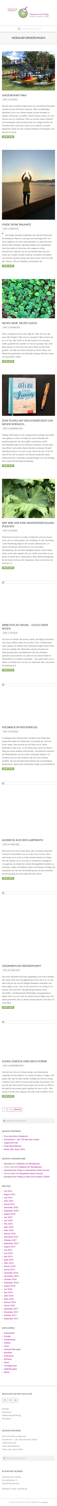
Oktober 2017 (10, 1315)
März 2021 (9, 1201)
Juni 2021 (8, 1198)
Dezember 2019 (11, 1237)
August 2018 (9, 1286)
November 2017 (11, 1312)
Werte (6, 1372)
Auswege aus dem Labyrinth (22, 840)
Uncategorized (10, 1366)
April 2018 (8, 1296)
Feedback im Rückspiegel (20, 727)
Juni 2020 (8, 1221)
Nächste (17, 1109)
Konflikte (8, 1353)
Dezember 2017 (11, 1309)
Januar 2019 (9, 1270)
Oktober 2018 (10, 1279)
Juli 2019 (8, 1250)
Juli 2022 (8, 1191)
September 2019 (11, 1243)
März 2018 (9, 1299)
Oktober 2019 (10, 1240)
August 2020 (9, 1214)
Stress (6, 1362)
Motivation (9, 1356)
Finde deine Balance (16, 224)
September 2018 (11, 1283)
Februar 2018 (10, 1302)
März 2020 (9, 1230)
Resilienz (8, 1359)
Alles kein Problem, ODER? (38, 1177)
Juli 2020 (8, 1217)
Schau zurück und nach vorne (24, 1061)
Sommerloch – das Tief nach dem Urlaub (21, 1140)
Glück (6, 1346)
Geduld (7, 1343)
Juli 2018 (8, 1289)
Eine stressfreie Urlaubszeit (16, 1136)
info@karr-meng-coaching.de (14, 1489)
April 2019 (8, 1260)
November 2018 (11, 1276)
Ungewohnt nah (14, 95)
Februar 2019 (10, 1266)
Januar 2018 (9, 1306)
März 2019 (9, 1263)
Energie (7, 1336)
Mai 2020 (8, 1224)
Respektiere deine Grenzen (38, 1170)
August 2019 (9, 1247)
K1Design (44, 1502)
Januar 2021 (9, 1204)
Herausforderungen (12, 1349)
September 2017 (11, 1319)
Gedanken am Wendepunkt (21, 966)
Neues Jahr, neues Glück (19, 323)
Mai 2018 (8, 1293)
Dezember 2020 (11, 1208)
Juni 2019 (8, 1253)
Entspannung (9, 1340)
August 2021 (9, 1194)
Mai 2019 (8, 1257)
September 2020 (11, 1211)
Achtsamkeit (9, 1333)
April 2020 (8, 1227)
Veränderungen (10, 1369)
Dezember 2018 (11, 1273)
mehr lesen (8, 137)
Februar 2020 (10, 1234)
